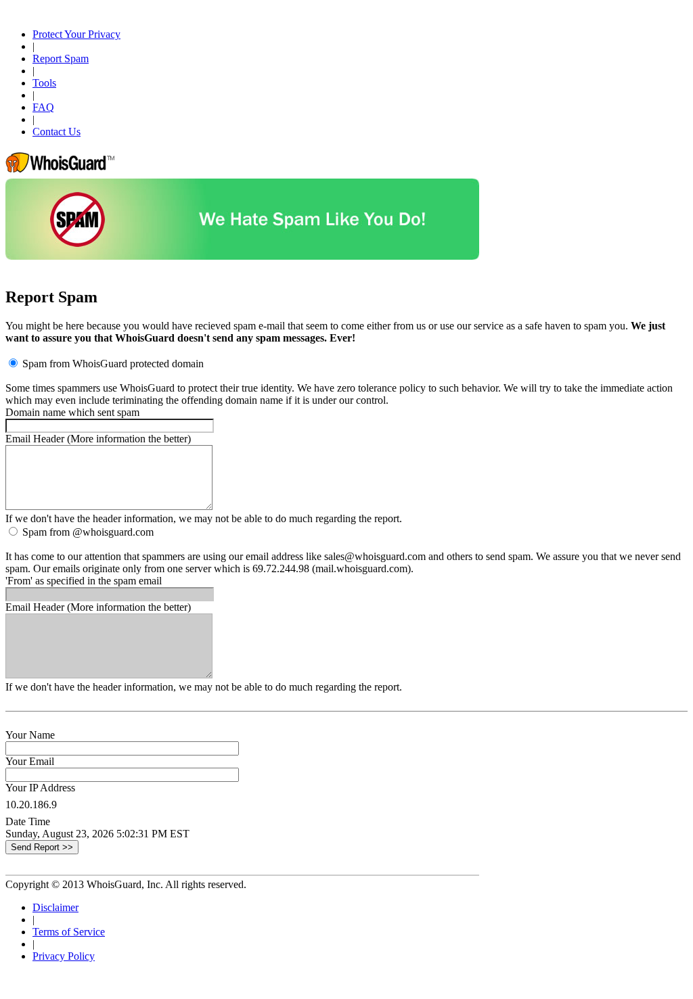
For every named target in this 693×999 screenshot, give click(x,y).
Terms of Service (68, 931)
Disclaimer (55, 907)
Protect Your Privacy (76, 34)
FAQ (43, 107)
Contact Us (56, 131)
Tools (44, 83)
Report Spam (60, 58)
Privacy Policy (63, 956)
